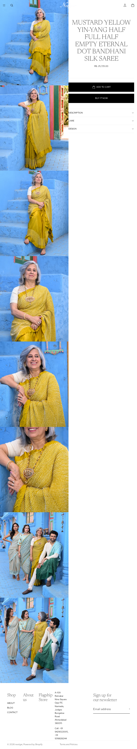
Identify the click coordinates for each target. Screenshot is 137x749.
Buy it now (101, 98)
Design (72, 128)
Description (75, 112)
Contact (12, 712)
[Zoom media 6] (34, 469)
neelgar (18, 744)
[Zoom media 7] (34, 555)
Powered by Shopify (32, 744)
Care (71, 120)
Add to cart (103, 87)
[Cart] (133, 5)
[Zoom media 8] (34, 640)
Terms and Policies (68, 744)
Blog (10, 707)
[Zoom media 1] (34, 42)
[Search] (12, 5)
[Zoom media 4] (34, 299)
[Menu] (4, 5)
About (11, 703)
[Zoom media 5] (34, 384)
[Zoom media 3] (34, 213)
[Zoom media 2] (34, 128)
